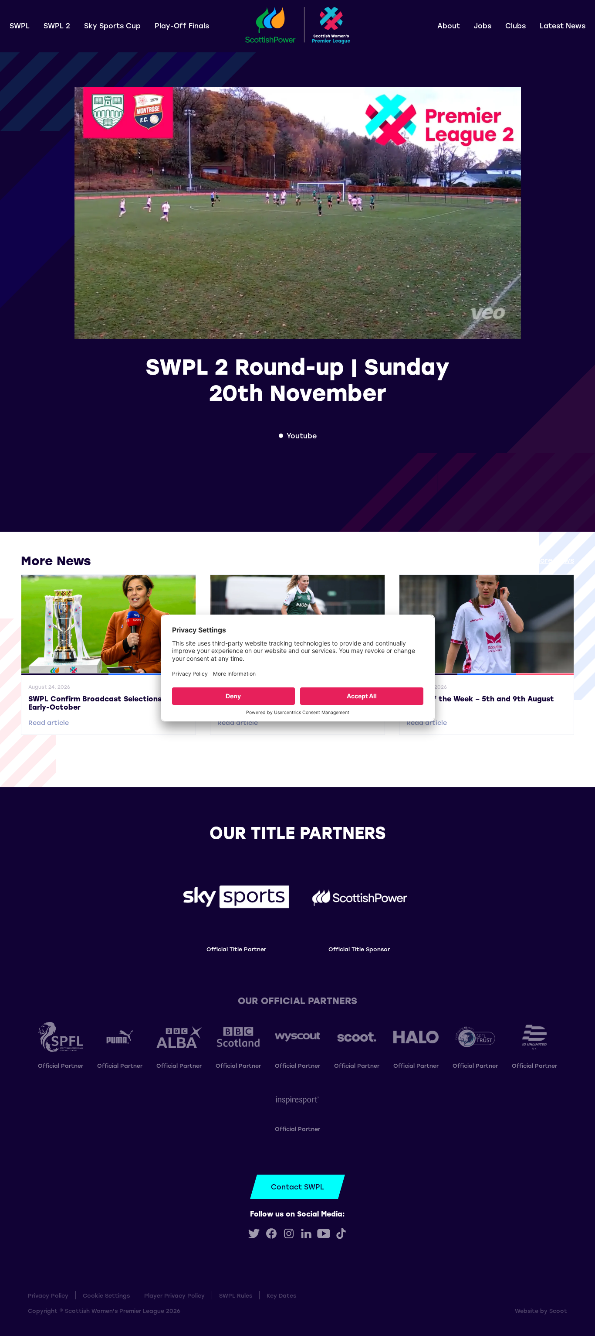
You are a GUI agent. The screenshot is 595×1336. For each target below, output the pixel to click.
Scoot (558, 1310)
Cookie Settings (106, 1295)
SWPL (20, 25)
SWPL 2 (57, 25)
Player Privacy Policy (174, 1295)
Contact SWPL (297, 1186)
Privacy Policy (48, 1295)
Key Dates (281, 1295)
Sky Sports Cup (112, 25)
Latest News (562, 25)
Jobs (482, 25)
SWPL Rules (235, 1295)
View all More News (539, 559)
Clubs (515, 25)
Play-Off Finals (182, 25)
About (448, 25)
